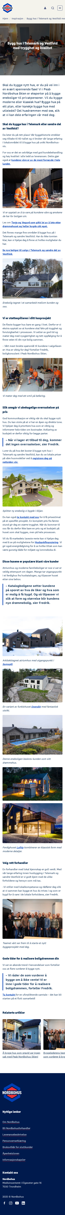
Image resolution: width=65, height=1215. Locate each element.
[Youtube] (17, 1203)
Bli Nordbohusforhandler (16, 1128)
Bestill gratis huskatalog (18, 610)
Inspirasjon (17, 18)
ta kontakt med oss (28, 517)
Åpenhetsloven (11, 1153)
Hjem (5, 18)
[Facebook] (4, 1203)
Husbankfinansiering (46, 542)
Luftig (20, 847)
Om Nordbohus (11, 1122)
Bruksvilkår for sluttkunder (18, 1147)
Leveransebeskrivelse (15, 1134)
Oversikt (36, 706)
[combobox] (53, 8)
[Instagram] (11, 1203)
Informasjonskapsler (14, 1159)
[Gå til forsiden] (7, 8)
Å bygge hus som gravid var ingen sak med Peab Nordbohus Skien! (21, 1054)
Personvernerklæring (14, 1140)
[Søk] (53, 8)
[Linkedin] (23, 1203)
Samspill (7, 664)
